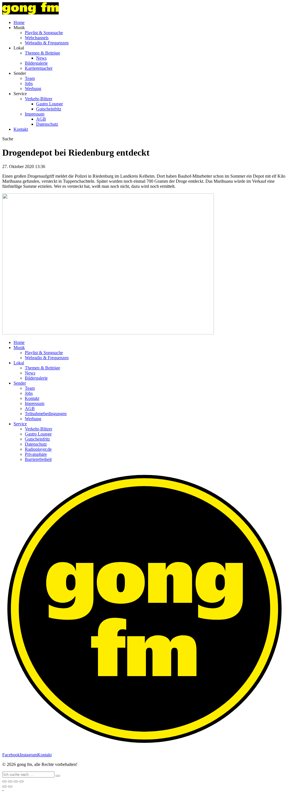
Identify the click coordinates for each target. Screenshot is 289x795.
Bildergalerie (36, 63)
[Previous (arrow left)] (4, 786)
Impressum (34, 114)
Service (20, 423)
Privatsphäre (36, 454)
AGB (41, 119)
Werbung (33, 88)
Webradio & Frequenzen (47, 42)
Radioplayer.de (38, 449)
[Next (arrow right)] (10, 786)
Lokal (19, 362)
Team (30, 78)
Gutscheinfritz (48, 108)
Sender (20, 383)
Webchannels (37, 37)
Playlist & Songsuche (44, 32)
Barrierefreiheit (38, 459)
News (41, 58)
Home (19, 22)
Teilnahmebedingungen (46, 413)
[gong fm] (30, 12)
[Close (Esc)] (4, 781)
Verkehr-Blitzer (38, 98)
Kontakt (21, 129)
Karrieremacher (38, 68)
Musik (19, 347)
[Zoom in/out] (21, 781)
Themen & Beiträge (42, 53)
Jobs (29, 83)
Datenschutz (47, 124)
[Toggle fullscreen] (16, 781)
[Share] (10, 781)
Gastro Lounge (49, 103)
